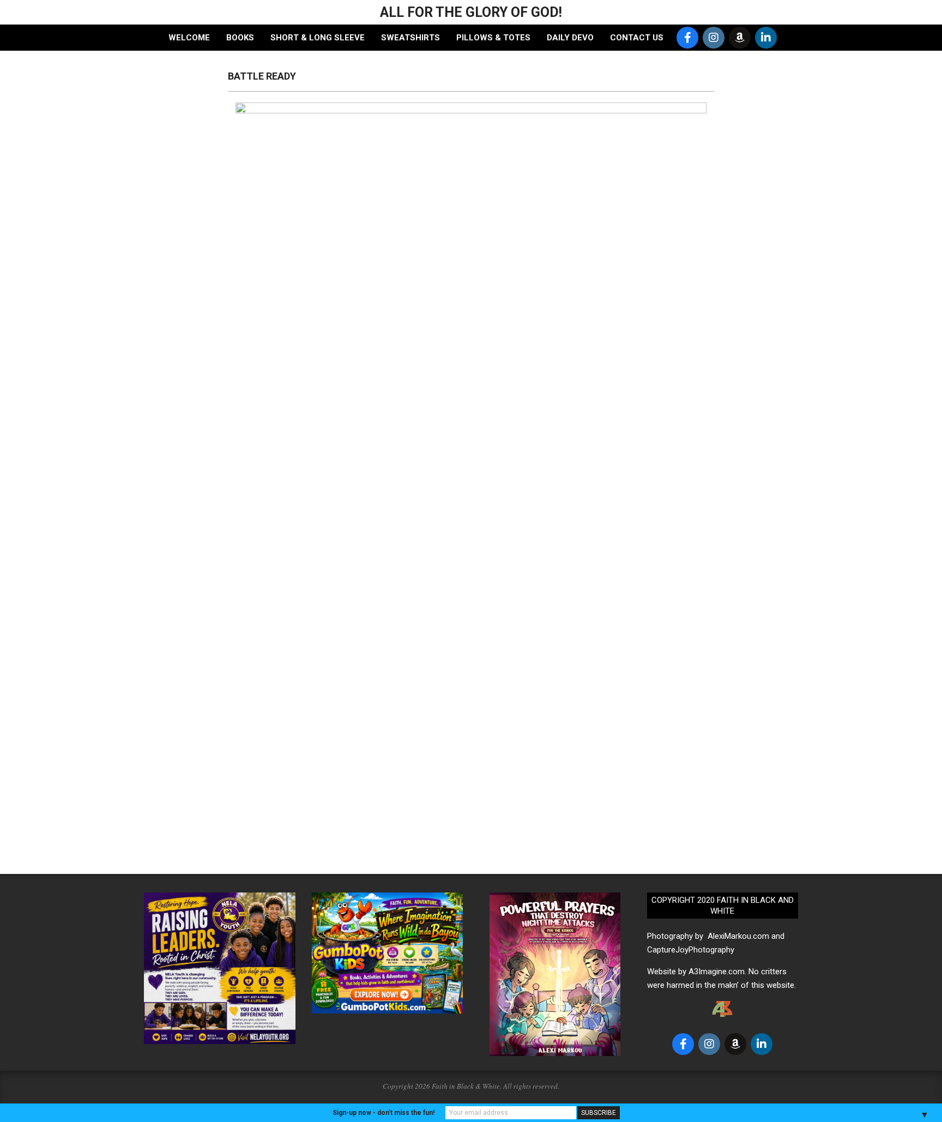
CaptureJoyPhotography (690, 950)
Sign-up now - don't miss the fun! (383, 1113)
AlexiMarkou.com (738, 936)
